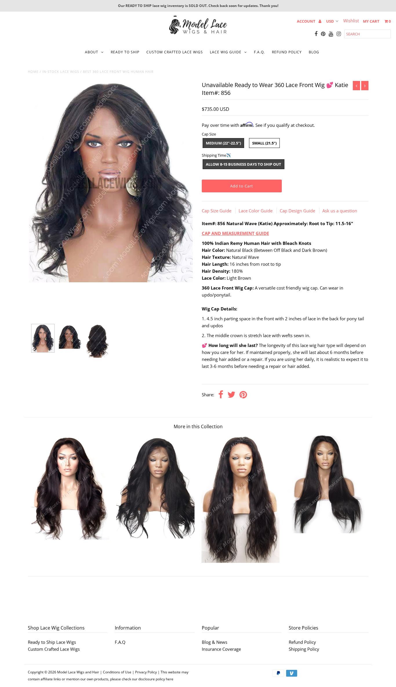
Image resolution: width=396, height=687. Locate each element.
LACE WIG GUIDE (225, 52)
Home (33, 71)
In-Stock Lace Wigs (60, 71)
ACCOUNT (306, 21)
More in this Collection (198, 426)
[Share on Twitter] (231, 395)
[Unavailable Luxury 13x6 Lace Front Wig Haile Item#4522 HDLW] (326, 531)
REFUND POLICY (287, 52)
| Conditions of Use (115, 672)
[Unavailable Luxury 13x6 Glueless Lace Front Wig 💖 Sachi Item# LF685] (240, 561)
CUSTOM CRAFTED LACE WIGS (174, 52)
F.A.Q (120, 642)
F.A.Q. (259, 52)
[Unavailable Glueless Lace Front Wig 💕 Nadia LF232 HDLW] (155, 537)
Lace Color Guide (256, 211)
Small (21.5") (264, 143)
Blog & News (214, 642)
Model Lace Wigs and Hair (78, 672)
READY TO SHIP (125, 52)
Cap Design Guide (298, 211)
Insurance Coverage (221, 649)
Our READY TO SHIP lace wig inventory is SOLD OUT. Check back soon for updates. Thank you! (198, 5)
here (169, 679)
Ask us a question (339, 211)
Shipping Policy (304, 649)
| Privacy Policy (144, 672)
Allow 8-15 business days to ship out (243, 164)
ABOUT (91, 52)
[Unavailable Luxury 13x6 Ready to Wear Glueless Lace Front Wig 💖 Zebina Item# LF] (70, 538)
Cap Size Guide (217, 211)
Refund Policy (302, 642)
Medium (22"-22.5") (223, 143)
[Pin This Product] (243, 395)
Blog (314, 52)
